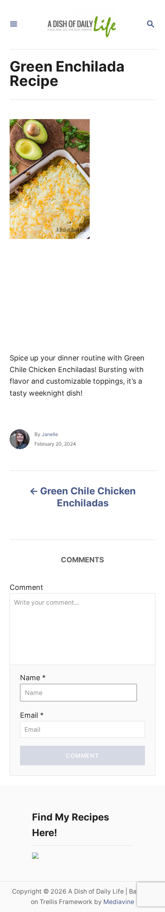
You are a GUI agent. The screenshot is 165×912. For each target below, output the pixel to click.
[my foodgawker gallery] (35, 856)
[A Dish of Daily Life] (81, 24)
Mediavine (118, 902)
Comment (26, 587)
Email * (32, 715)
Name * (33, 677)
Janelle (50, 434)
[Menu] (13, 24)
